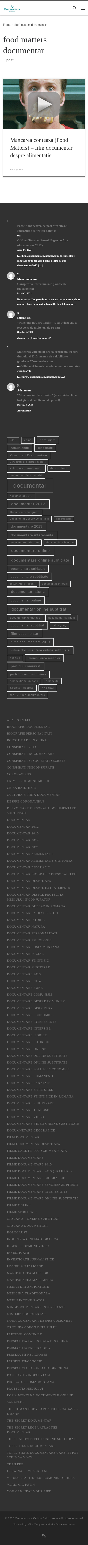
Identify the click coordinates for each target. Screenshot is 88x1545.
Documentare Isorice (27, 1035)
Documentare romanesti (30, 1076)
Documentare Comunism (29, 994)
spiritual (48, 687)
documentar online (26, 600)
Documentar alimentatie (30, 854)
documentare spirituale (27, 568)
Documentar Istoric (26, 919)
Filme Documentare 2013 (29, 1164)
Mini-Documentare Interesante (36, 1307)
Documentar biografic (24, 512)
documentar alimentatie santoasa (40, 860)
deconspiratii (58, 468)
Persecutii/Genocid (25, 1361)
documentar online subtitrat (39, 609)
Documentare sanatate (28, 1083)
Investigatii (18, 1252)
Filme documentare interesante (37, 1191)
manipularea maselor (44, 658)
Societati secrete (22, 687)
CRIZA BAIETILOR (21, 787)
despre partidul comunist (26, 475)
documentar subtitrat (27, 625)
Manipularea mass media (30, 1280)
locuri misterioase (25, 1266)
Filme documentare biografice (36, 1178)
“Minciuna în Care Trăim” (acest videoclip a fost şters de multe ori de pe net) (47, 325)
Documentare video (25, 1117)
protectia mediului (25, 1388)
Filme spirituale (22, 1212)
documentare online (30, 550)
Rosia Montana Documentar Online (40, 1395)
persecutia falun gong (24, 681)
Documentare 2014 (24, 981)
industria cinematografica (33, 1239)
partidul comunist (26, 666)
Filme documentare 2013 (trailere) (39, 1171)
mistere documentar (26, 1314)
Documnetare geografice (31, 1130)
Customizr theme (65, 1524)
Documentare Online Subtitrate (37, 1055)
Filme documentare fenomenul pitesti (42, 1184)
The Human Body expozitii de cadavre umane (42, 1411)
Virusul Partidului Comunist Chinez (41, 1477)
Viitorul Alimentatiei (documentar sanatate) (50, 366)
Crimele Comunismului (28, 781)
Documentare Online (26, 1049)
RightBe (18, 169)
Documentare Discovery (30, 1008)
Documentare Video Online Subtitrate (43, 1123)
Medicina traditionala (28, 1293)
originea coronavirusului (32, 1327)
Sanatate (15, 1402)
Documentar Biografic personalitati (42, 874)
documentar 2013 (28, 504)
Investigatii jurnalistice (30, 1259)
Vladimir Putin (21, 1484)
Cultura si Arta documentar (34, 794)
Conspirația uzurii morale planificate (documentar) (42, 286)
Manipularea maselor (27, 1273)
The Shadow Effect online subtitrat (41, 1439)
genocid (15, 658)
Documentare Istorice (28, 1042)
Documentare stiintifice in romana (40, 1096)
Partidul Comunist (24, 1334)
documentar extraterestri (32, 913)
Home (7, 24)
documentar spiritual (61, 617)
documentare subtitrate (29, 576)
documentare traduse (22, 584)
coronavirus (19, 774)
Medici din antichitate (28, 1286)
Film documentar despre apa (33, 1144)
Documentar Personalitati (32, 933)
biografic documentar (28, 726)
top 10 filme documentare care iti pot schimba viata (42, 1455)
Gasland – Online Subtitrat (33, 1218)
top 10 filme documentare (27, 694)
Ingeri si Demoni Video (28, 1246)
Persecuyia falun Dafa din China (38, 1368)
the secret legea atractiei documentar (32, 1430)
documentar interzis (55, 583)
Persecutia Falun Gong (28, 1347)
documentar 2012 (21, 496)
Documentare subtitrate (30, 1103)
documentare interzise (24, 542)
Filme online (19, 1205)
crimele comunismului (26, 468)
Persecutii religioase (27, 1354)
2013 (13, 440)
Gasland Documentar (27, 1225)
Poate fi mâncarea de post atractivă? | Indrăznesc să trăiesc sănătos (42, 228)
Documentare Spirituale (30, 1089)
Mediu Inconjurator (26, 1300)
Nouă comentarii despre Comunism (39, 1320)
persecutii (52, 681)
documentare (64, 519)
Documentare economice (30, 1015)
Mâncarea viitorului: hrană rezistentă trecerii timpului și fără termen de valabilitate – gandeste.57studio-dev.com (47, 356)
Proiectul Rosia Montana (30, 1381)
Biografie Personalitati (29, 733)
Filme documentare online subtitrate (40, 650)
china (28, 440)
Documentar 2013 (23, 833)
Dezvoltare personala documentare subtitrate (41, 810)
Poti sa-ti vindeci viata (29, 1375)
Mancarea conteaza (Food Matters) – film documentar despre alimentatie (41, 147)
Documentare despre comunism (36, 1001)
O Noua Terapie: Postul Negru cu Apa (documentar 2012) (42, 242)
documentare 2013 (26, 526)
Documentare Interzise (29, 1028)
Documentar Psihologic (29, 940)
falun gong (60, 625)
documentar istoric (28, 591)
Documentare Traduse (28, 1110)
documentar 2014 (23, 840)
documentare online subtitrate (40, 560)
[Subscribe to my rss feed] (44, 1536)
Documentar (18, 820)
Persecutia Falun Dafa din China (37, 1341)
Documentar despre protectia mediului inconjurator (35, 897)
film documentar (24, 634)
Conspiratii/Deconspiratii (30, 767)
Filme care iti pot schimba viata (37, 1150)
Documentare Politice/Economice (38, 1069)
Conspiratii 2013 (21, 747)
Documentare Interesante (31, 1021)
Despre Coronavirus (26, 801)
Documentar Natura (26, 926)
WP (29, 1524)
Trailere (15, 1464)
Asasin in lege (20, 720)
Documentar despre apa (29, 881)
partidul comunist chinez (28, 674)
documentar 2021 (23, 847)
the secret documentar (29, 1420)
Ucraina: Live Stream (27, 1471)
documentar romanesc (25, 617)
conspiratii (45, 447)
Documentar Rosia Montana (33, 947)
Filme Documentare (25, 1157)
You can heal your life (29, 1491)
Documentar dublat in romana (36, 906)
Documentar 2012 (23, 826)
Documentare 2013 (24, 974)
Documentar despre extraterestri (39, 887)
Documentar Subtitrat (28, 967)
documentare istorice (60, 542)
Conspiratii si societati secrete (28, 462)
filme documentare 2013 (30, 642)
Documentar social (25, 953)
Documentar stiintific (28, 960)
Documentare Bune (25, 987)
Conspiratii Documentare (28, 455)
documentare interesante (32, 535)
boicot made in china (27, 740)
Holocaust (17, 1232)
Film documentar (23, 1137)
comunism (48, 440)
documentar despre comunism (29, 518)
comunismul (19, 448)
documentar (30, 485)
